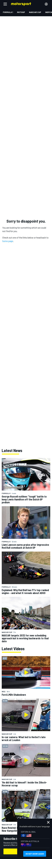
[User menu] (46, 4)
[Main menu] (5, 4)
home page (7, 241)
